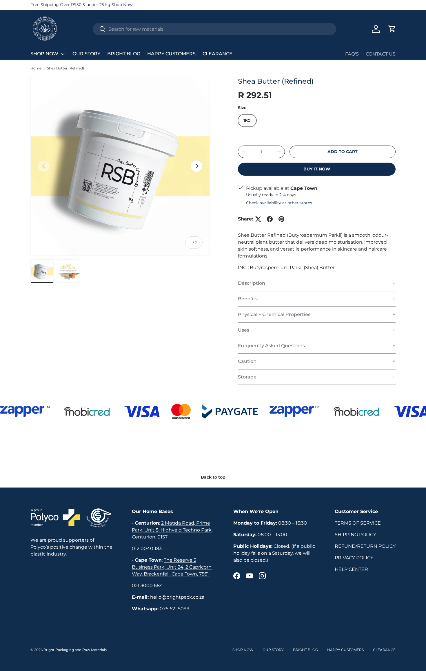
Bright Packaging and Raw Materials (75, 650)
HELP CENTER (351, 569)
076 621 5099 (175, 608)
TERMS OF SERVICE (358, 523)
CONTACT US (381, 54)
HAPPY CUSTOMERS (171, 53)
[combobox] (214, 29)
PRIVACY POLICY (354, 557)
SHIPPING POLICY (355, 534)
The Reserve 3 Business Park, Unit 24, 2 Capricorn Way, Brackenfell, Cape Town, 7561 (172, 567)
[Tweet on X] (258, 219)
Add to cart (342, 151)
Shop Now (122, 4)
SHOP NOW (44, 53)
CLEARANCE (217, 53)
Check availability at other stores (279, 202)
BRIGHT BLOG (123, 53)
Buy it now (316, 169)
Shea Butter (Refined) (65, 68)
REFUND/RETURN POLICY (365, 546)
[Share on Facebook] (270, 219)
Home (35, 68)
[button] (392, 29)
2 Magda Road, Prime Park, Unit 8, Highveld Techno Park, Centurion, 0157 (172, 530)
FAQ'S (352, 54)
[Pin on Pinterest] (281, 219)
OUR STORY (86, 53)
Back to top (213, 477)
